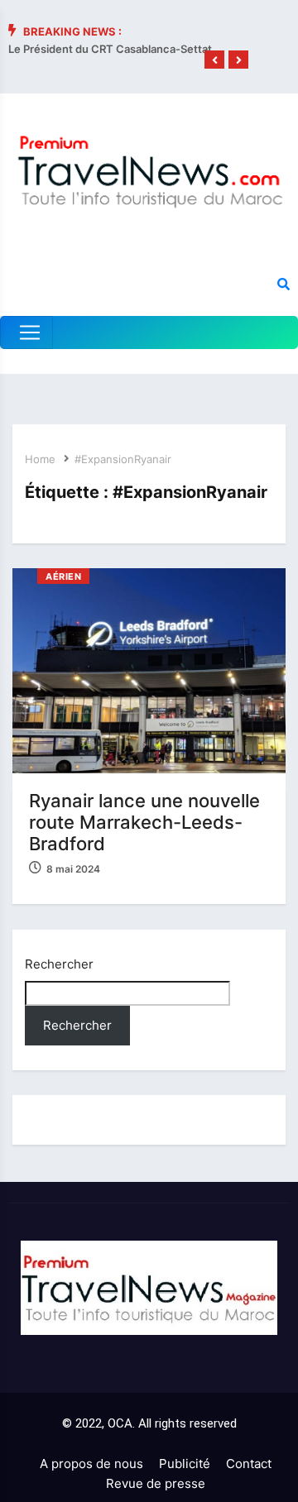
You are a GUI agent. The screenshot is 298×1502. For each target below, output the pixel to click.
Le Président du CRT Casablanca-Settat (110, 48)
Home (40, 459)
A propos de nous (91, 1463)
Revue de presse (155, 1483)
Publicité (184, 1463)
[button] (214, 60)
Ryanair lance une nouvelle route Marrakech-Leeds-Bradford (144, 822)
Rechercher (59, 964)
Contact (249, 1463)
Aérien (63, 576)
